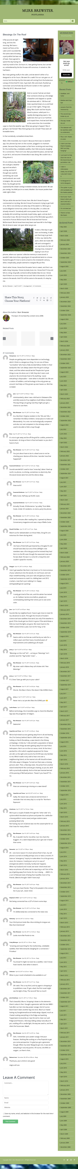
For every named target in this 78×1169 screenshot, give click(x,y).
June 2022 (63, 434)
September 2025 (65, 262)
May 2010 (63, 1072)
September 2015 (65, 790)
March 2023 (64, 394)
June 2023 (63, 381)
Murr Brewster (9, 286)
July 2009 (63, 1116)
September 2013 (65, 896)
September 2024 (65, 315)
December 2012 (65, 936)
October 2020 (64, 522)
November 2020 (65, 517)
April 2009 (63, 1129)
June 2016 (63, 751)
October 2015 (64, 786)
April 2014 (63, 865)
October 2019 (64, 575)
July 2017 (63, 693)
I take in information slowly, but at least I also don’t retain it (66, 171)
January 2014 (64, 878)
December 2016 (65, 724)
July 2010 (63, 1063)
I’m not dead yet (66, 208)
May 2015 (63, 808)
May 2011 (63, 1019)
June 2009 (63, 1121)
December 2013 (65, 883)
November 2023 (65, 359)
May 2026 (63, 227)
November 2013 (65, 887)
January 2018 (64, 667)
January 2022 (64, 456)
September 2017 (65, 685)
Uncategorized (27, 286)
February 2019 (65, 610)
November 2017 (65, 676)
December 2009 (65, 1094)
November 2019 (65, 570)
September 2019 (65, 579)
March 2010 (64, 1081)
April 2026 (63, 231)
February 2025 (65, 293)
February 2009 (65, 1138)
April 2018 (63, 654)
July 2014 (63, 852)
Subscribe (66, 75)
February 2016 (65, 768)
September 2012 (65, 949)
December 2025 (65, 249)
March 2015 (64, 817)
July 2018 (63, 641)
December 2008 (65, 1147)
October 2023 (64, 363)
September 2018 (65, 632)
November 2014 (65, 834)
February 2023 (65, 398)
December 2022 (65, 407)
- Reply (33, 356)
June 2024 (63, 328)
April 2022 (63, 442)
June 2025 (63, 275)
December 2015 (65, 777)
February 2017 (65, 715)
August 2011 (64, 1006)
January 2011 (64, 1037)
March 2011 (64, 1028)
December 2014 (65, 830)
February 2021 (65, 504)
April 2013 (63, 918)
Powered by (62, 82)
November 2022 (65, 412)
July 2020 (63, 535)
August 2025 (64, 266)
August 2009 (64, 1112)
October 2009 (64, 1103)
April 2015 (63, 812)
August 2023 (64, 372)
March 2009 (64, 1134)
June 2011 (63, 1015)
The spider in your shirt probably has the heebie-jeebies (66, 190)
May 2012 (63, 966)
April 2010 (63, 1076)
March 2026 (64, 236)
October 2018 (64, 627)
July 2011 (63, 1011)
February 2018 (65, 663)
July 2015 (63, 799)
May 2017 (63, 702)
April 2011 (63, 1024)
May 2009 (63, 1125)
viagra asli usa (14, 1065)
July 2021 (63, 482)
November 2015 (65, 782)
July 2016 (63, 746)
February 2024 (65, 346)
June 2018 (63, 645)
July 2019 (63, 588)
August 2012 (64, 953)
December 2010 (65, 1041)
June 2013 (63, 909)
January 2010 (64, 1090)
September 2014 (65, 843)
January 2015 (64, 826)
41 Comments (37, 286)
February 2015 (65, 821)
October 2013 (64, 892)
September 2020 (65, 526)
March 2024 (64, 341)
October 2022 (64, 416)
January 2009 (64, 1143)
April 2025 (63, 284)
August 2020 (64, 530)
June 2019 (63, 592)
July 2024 (63, 324)
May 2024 (63, 332)
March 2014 (64, 870)
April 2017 (63, 707)
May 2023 (63, 385)
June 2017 (63, 698)
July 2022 (63, 429)
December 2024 (65, 301)
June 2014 (63, 856)
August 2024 (64, 319)
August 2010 (64, 1059)
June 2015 (63, 804)
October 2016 (64, 733)
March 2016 (64, 764)
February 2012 (65, 980)
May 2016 (63, 755)
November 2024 (65, 306)
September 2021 (65, 473)
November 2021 (65, 464)
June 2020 (63, 539)
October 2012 (64, 944)
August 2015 (64, 795)
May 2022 (63, 438)
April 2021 (63, 495)
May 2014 (63, 861)
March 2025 (64, 288)
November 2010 (65, 1046)
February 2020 (65, 557)
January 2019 (64, 614)
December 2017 (65, 671)
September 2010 (65, 1054)
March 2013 (64, 922)
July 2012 (63, 958)
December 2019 (65, 566)
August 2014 (64, 848)
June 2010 (63, 1068)
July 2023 (63, 376)
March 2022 (64, 447)
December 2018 (65, 619)
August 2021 (64, 478)
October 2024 (64, 310)
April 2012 (63, 971)
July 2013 (63, 905)
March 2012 (64, 975)
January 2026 (64, 244)
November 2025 (65, 253)
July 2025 (63, 271)
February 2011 (65, 1033)
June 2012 (63, 962)
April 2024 (63, 337)
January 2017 (64, 720)
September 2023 (65, 368)
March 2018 (64, 658)
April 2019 (63, 601)
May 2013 (63, 914)
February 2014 (65, 874)
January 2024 (64, 350)
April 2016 (63, 759)
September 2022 (65, 420)
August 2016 (64, 742)
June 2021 (63, 486)
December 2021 (65, 460)
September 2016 (65, 737)
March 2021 (64, 500)
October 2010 (64, 1050)
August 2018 (64, 636)
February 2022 (65, 451)
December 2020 (65, 513)
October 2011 (64, 997)
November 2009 (65, 1099)
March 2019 (64, 605)
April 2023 (63, 390)
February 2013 (65, 927)
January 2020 (64, 561)
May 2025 (63, 279)
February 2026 (65, 240)
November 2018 (65, 623)
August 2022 (64, 425)
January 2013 (64, 931)
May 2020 (63, 544)
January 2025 (64, 297)
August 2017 (64, 689)
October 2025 (64, 258)
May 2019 (63, 597)
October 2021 (64, 469)
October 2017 (64, 680)
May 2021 (63, 491)
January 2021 (64, 508)
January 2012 (64, 984)
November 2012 (65, 940)
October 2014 (64, 839)
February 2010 (65, 1085)
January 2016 (64, 773)
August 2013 (64, 900)
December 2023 (65, 354)
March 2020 (64, 553)
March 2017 (64, 711)
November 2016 (65, 729)
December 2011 (65, 988)
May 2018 (63, 649)
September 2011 (65, 1002)
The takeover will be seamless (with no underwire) (66, 130)
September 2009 (65, 1107)
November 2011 (65, 993)
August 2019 (64, 583)
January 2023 (64, 403)
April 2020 (63, 548)
